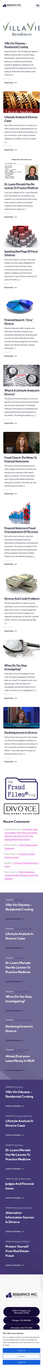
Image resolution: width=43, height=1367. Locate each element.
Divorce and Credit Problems (21, 598)
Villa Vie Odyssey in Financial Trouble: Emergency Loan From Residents (21, 875)
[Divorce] (21, 366)
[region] (21, 1348)
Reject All (21, 1362)
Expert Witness (19, 1179)
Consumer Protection (21, 1050)
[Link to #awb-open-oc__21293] (38, 6)
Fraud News (18, 900)
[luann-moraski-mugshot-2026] (21, 159)
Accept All (21, 1350)
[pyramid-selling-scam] (21, 227)
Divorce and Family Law (23, 929)
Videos (8, 1022)
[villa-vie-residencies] (21, 18)
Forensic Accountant (21, 991)
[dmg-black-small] (21, 804)
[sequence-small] (12, 4)
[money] (21, 574)
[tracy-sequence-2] (21, 708)
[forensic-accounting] (21, 433)
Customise (21, 1356)
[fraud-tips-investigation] (21, 641)
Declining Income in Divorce (20, 732)
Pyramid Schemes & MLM (15, 1052)
